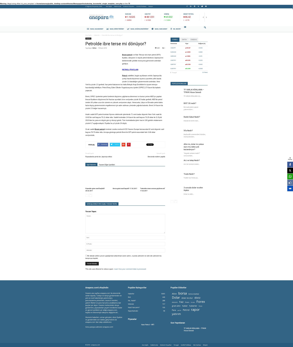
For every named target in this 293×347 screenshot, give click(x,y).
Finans (187, 302)
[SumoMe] (290, 188)
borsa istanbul (194, 294)
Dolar (176, 297)
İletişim (150, 6)
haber (185, 306)
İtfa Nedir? (188, 130)
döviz (197, 297)
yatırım (176, 314)
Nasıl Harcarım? (161, 29)
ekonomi (175, 302)
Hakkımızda (117, 6)
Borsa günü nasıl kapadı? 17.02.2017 (125, 188)
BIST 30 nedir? (190, 103)
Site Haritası (197, 345)
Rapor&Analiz (133, 311)
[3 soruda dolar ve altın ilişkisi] (176, 192)
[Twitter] (202, 7)
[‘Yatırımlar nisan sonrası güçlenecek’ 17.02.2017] (152, 178)
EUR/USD (128, 14)
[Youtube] (206, 7)
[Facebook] (187, 7)
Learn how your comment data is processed (130, 269)
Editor (94, 48)
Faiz (181, 302)
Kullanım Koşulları (128, 6)
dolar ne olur (187, 298)
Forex (206, 72)
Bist (129, 297)
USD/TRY (148, 14)
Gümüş (166, 14)
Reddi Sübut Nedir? (192, 117)
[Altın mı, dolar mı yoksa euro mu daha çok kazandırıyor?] (176, 148)
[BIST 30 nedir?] (176, 107)
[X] (290, 170)
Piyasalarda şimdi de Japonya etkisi (98, 157)
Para (174, 310)
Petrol (186, 310)
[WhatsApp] (290, 176)
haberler (193, 306)
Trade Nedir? (189, 174)
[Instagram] (194, 7)
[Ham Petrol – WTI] (133, 328)
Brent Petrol (188, 14)
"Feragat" (174, 72)
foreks (193, 302)
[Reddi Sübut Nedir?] (176, 121)
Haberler (88, 38)
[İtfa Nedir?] (176, 135)
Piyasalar (132, 319)
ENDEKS (194, 39)
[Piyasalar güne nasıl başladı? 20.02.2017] (97, 178)
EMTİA (184, 39)
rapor (195, 309)
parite (179, 310)
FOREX (175, 39)
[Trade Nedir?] (176, 178)
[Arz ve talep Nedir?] (176, 165)
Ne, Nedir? (177, 29)
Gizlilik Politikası (141, 6)
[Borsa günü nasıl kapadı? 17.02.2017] (125, 178)
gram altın (176, 306)
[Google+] (191, 7)
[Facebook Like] (290, 182)
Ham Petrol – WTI (147, 325)
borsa (182, 293)
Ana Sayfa (109, 6)
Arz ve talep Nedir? (192, 160)
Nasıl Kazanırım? (96, 29)
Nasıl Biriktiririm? (117, 29)
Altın (174, 293)
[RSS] (198, 7)
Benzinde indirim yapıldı (156, 157)
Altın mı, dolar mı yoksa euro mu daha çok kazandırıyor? (194, 147)
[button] (205, 29)
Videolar (131, 304)
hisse (200, 306)
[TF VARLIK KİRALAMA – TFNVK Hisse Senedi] (176, 94)
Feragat (176, 345)
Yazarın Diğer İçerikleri (107, 165)
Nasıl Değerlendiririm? (139, 29)
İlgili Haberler (91, 165)
